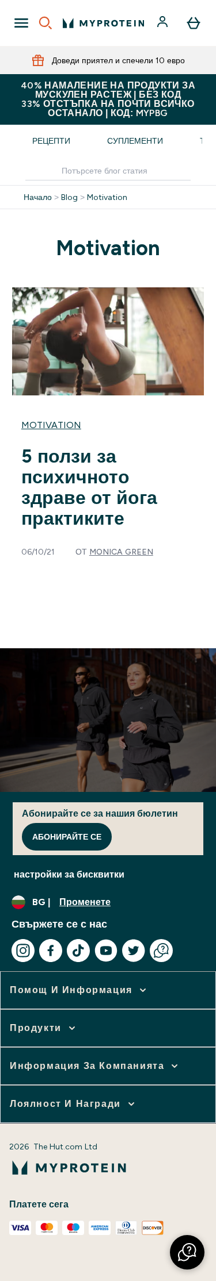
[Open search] (45, 23)
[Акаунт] (163, 23)
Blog (69, 197)
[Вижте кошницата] (193, 23)
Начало (38, 197)
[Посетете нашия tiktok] (78, 950)
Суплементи (135, 140)
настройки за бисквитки (69, 874)
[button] (187, 1252)
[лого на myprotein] (103, 23)
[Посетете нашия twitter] (133, 950)
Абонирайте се (66, 836)
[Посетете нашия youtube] (106, 950)
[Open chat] (161, 950)
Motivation (107, 197)
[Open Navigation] (21, 23)
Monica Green (121, 551)
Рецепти (51, 140)
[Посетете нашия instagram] (23, 950)
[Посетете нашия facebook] (50, 950)
